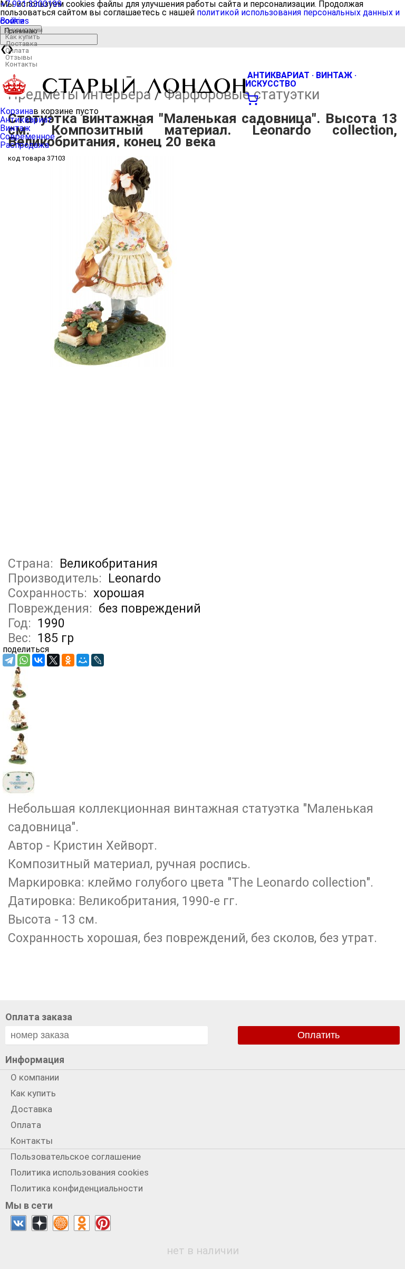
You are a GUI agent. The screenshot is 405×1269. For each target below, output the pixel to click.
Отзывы (18, 57)
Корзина (16, 111)
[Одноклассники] (68, 660)
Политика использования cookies (80, 1172)
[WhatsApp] (23, 660)
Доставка (21, 44)
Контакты (21, 64)
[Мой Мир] (82, 660)
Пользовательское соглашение (76, 1156)
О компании (24, 30)
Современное (27, 136)
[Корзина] (202, 97)
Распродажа (24, 145)
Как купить (22, 37)
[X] (53, 660)
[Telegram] (9, 660)
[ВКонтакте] (38, 660)
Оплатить (318, 1035)
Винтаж (15, 128)
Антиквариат (26, 120)
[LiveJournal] (97, 660)
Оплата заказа (38, 1016)
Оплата (17, 50)
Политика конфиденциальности (77, 1188)
